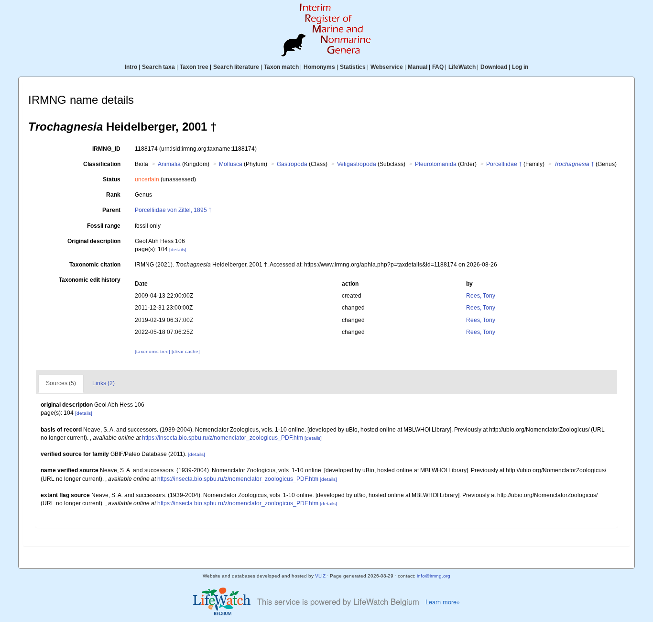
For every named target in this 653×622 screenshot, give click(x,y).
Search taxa (158, 67)
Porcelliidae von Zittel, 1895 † (173, 210)
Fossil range (103, 225)
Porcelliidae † (504, 164)
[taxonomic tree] (153, 351)
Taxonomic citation (94, 264)
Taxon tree (194, 67)
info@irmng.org (433, 575)
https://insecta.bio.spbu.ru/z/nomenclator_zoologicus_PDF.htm (222, 437)
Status (111, 179)
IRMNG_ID (106, 148)
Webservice (386, 67)
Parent (111, 210)
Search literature (236, 67)
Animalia (169, 164)
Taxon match (281, 67)
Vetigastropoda (356, 164)
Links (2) (103, 383)
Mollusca (230, 164)
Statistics (353, 67)
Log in (520, 67)
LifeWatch (462, 67)
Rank (113, 194)
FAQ (438, 67)
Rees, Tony (480, 295)
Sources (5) (61, 383)
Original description (93, 241)
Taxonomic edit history (89, 280)
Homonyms (319, 67)
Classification (101, 164)
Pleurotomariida (436, 164)
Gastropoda (292, 164)
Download (493, 67)
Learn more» (442, 602)
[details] (177, 249)
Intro (131, 67)
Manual (417, 67)
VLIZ (320, 575)
